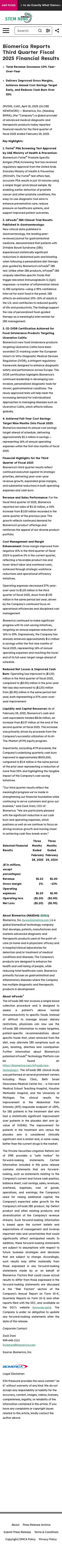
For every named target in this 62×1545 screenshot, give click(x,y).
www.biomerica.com (36, 920)
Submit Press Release (17, 1532)
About (15, 1524)
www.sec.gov (42, 1307)
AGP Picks (8, 5)
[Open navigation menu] (6, 30)
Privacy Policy (48, 1539)
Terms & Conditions (46, 1532)
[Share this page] (57, 30)
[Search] (40, 30)
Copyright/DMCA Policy (20, 1539)
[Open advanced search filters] (48, 30)
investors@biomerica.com (19, 1345)
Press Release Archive (37, 1524)
